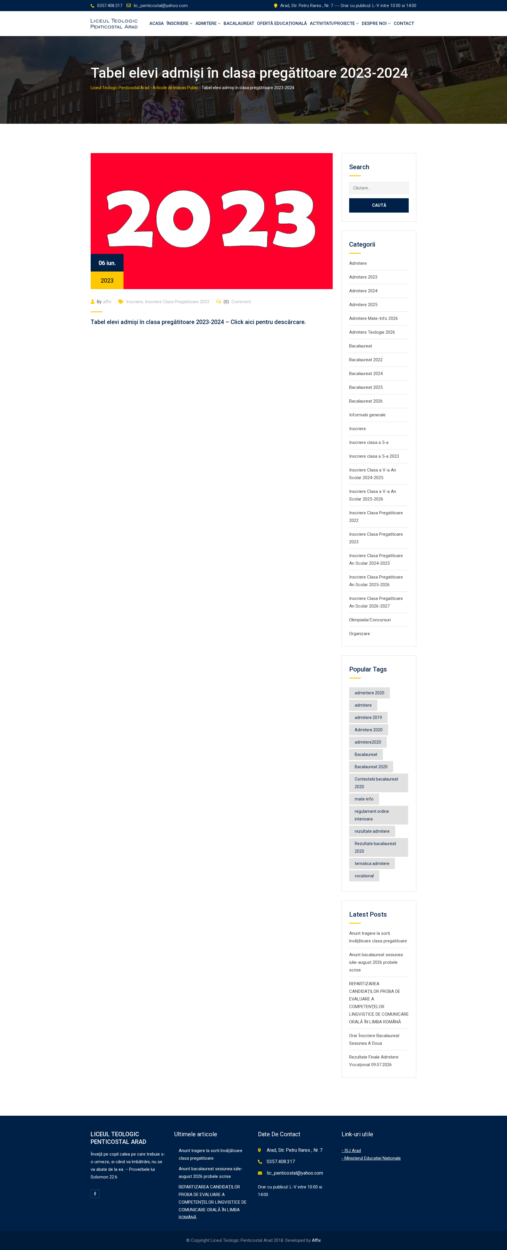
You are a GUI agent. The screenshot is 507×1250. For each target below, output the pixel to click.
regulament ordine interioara (372, 815)
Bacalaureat (239, 23)
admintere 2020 (369, 693)
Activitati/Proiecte (332, 23)
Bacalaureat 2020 (371, 766)
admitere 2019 (368, 717)
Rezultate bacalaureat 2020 (375, 847)
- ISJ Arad (351, 1150)
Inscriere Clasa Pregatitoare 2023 (177, 301)
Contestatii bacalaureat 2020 (376, 783)
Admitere (206, 23)
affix (107, 301)
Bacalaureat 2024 (366, 373)
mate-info (364, 799)
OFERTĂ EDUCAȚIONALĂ (282, 23)
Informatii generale (367, 415)
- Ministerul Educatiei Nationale (371, 1158)
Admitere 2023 (363, 277)
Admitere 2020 (369, 729)
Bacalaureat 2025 (366, 387)
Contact (404, 23)
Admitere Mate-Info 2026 (373, 318)
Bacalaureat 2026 (366, 401)
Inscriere (134, 301)
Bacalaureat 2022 (366, 359)
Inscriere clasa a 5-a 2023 (374, 456)
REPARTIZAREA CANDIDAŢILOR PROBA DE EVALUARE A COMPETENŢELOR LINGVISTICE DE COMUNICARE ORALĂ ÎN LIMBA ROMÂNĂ (212, 1202)
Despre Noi (374, 23)
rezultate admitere (372, 831)
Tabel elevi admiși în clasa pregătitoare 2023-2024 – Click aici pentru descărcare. (198, 321)
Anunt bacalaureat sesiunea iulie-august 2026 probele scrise (376, 962)
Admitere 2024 (363, 291)
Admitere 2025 (363, 304)
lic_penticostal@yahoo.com (161, 5)
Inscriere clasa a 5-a (368, 442)
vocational (364, 876)
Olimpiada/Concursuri (370, 620)
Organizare (359, 633)
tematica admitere (372, 863)
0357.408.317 (109, 5)
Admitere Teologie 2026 (372, 332)
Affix (316, 1240)
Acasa (156, 23)
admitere (363, 705)
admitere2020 (368, 742)
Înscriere (177, 23)
